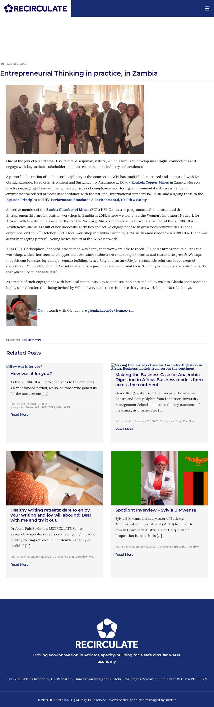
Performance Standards (70, 200)
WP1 (38, 340)
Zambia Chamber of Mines (67, 209)
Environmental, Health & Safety (120, 200)
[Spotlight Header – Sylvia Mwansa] (159, 453)
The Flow (28, 340)
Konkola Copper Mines (150, 182)
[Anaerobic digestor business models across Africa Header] (159, 365)
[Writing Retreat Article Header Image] (54, 453)
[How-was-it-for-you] (24, 366)
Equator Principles (21, 200)
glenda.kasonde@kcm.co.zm (111, 310)
